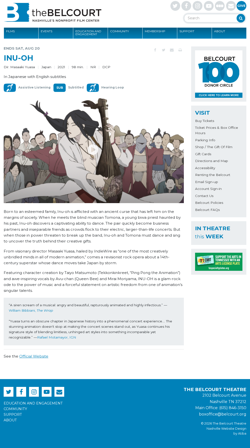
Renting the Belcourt (212, 175)
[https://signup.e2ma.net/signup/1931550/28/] (231, 6)
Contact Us (204, 196)
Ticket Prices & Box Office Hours (216, 130)
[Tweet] (163, 50)
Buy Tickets (204, 121)
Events (46, 31)
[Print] (180, 50)
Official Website (33, 356)
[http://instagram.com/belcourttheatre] (197, 6)
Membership (155, 31)
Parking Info (205, 140)
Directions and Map (211, 161)
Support (186, 31)
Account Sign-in (208, 189)
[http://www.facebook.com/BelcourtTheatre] (186, 6)
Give (241, 6)
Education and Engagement (88, 32)
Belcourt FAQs (207, 210)
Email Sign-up (206, 182)
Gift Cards (203, 154)
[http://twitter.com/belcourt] (175, 6)
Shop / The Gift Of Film (213, 147)
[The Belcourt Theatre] (52, 12)
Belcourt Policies (209, 203)
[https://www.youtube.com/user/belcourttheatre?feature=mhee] (209, 6)
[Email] (172, 50)
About (219, 31)
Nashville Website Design (226, 428)
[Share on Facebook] (155, 50)
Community (119, 31)
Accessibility (205, 168)
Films (10, 31)
